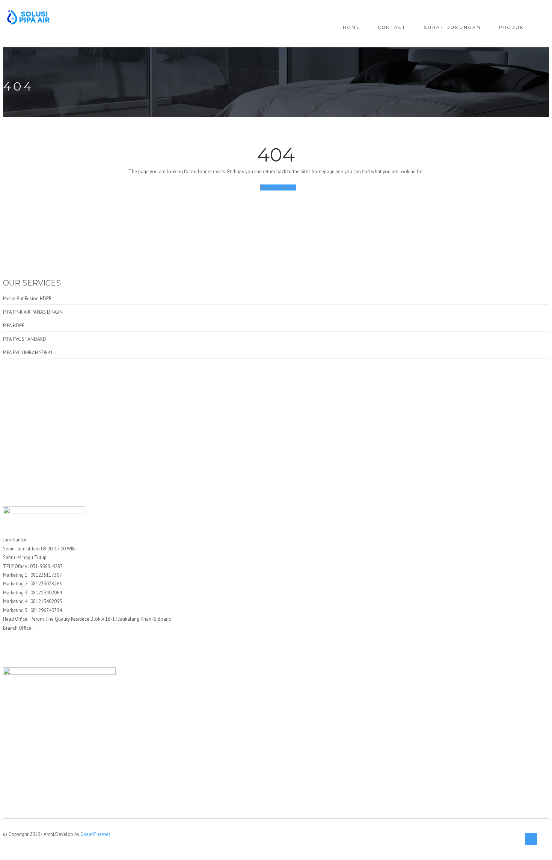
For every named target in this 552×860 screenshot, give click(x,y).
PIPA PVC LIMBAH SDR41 (28, 352)
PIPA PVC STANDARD (24, 339)
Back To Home (278, 187)
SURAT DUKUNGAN (452, 27)
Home (351, 27)
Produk (511, 27)
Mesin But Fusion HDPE (27, 298)
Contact (392, 27)
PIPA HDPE (13, 325)
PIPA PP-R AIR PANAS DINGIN (33, 312)
